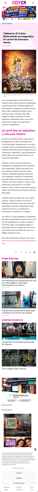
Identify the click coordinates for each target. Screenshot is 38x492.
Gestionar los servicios (18, 468)
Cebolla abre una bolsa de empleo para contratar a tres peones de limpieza (18, 311)
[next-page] (6, 373)
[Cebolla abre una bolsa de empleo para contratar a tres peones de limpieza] (19, 299)
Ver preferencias (19, 483)
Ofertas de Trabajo (6, 307)
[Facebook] (21, 252)
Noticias (4, 277)
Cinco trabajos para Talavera (14, 369)
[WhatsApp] (30, 252)
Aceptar (19, 473)
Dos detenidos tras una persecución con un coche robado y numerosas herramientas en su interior (19, 282)
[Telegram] (34, 252)
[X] (26, 252)
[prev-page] (3, 373)
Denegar (19, 478)
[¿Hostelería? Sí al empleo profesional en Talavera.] (19, 331)
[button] (35, 449)
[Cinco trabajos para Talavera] (19, 357)
